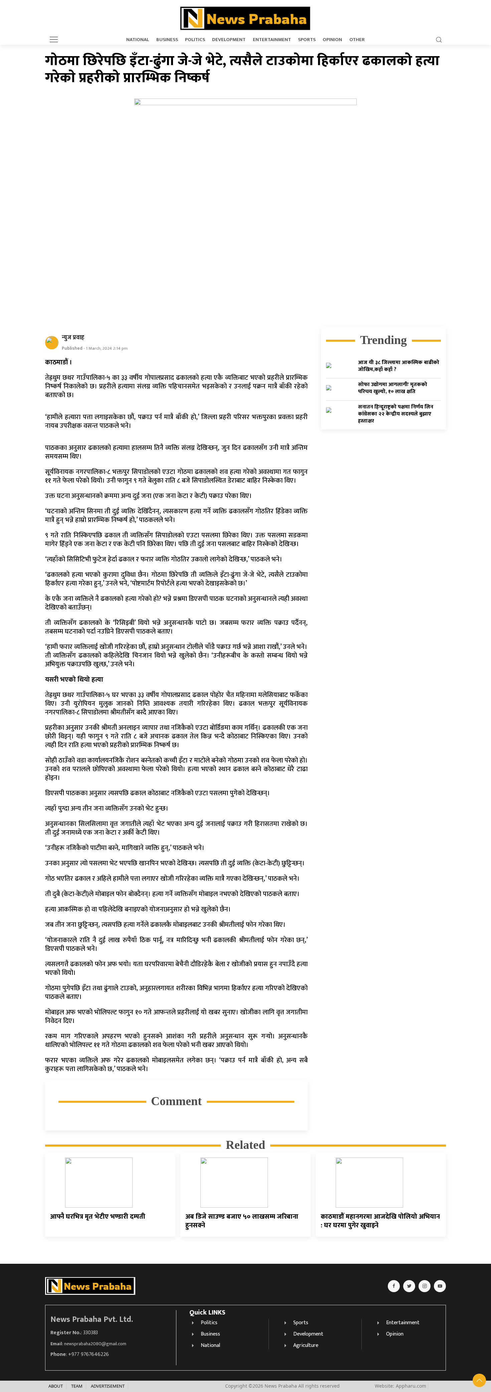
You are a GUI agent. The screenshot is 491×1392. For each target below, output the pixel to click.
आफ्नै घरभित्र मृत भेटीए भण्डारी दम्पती (97, 1216)
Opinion (332, 40)
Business (167, 40)
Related (245, 1145)
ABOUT (55, 1386)
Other (357, 40)
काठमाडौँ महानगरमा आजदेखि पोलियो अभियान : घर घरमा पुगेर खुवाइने (380, 1221)
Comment (176, 1101)
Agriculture (305, 1345)
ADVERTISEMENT (108, 1386)
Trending (383, 340)
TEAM (77, 1386)
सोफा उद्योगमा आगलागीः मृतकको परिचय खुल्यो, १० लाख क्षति (392, 388)
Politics (195, 40)
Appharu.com (411, 1386)
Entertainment (272, 40)
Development (229, 40)
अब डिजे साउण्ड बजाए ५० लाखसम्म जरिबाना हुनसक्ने (241, 1221)
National (137, 40)
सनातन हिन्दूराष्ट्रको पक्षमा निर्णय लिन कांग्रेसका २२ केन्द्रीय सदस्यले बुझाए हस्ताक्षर (395, 413)
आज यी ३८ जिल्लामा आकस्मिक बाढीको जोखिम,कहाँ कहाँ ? (398, 366)
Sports (307, 40)
